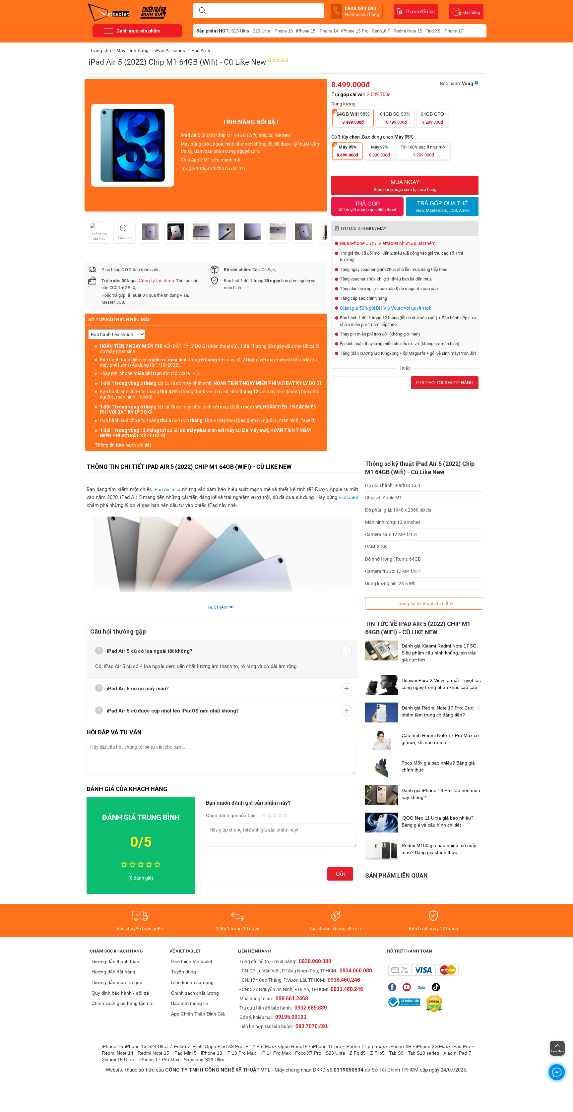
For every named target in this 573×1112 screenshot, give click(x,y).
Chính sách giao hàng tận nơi (123, 1003)
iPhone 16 (283, 31)
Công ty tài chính (156, 280)
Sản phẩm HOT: (213, 30)
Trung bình (274, 816)
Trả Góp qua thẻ (442, 206)
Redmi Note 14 (117, 1053)
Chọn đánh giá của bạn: (232, 816)
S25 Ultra (261, 31)
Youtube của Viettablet (408, 987)
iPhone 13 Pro (354, 31)
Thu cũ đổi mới (420, 11)
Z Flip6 (195, 1046)
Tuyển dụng (183, 971)
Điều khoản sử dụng (192, 982)
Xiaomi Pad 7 (457, 1053)
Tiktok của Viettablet (437, 987)
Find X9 (432, 31)
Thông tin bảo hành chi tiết (123, 445)
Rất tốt (280, 816)
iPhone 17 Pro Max (159, 1059)
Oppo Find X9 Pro (223, 1046)
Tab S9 (396, 1053)
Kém (264, 816)
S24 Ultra (158, 1046)
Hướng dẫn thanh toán (115, 961)
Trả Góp (367, 206)
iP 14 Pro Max (276, 1053)
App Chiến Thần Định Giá (198, 1014)
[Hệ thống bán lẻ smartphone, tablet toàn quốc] (111, 12)
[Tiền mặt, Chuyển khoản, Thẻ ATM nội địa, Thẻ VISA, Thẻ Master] (423, 970)
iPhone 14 (328, 31)
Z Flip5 (377, 1053)
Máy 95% (347, 151)
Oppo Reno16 (293, 1046)
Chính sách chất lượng (195, 993)
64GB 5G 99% (395, 118)
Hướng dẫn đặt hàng (113, 971)
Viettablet (348, 497)
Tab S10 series (423, 1053)
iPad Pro (462, 1046)
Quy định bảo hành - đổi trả (120, 993)
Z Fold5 (358, 1053)
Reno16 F (381, 31)
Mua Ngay (405, 185)
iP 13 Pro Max (241, 1053)
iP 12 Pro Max (259, 1046)
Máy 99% (379, 151)
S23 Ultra (335, 1053)
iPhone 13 (211, 1053)
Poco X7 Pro (308, 1053)
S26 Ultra (240, 31)
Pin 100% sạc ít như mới (423, 151)
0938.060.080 (362, 11)
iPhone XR (400, 1046)
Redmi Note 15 (408, 31)
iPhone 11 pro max (365, 1046)
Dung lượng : (344, 103)
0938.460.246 (344, 980)
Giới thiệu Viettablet (191, 961)
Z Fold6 (178, 1046)
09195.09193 (290, 1017)
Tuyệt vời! (285, 816)
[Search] (202, 11)
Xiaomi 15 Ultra (118, 1059)
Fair (269, 816)
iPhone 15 (305, 31)
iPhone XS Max (432, 1046)
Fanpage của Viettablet (394, 987)
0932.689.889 (310, 1008)
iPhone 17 (453, 31)
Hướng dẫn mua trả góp (117, 982)
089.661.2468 (292, 998)
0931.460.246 (347, 989)
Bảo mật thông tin (189, 1003)
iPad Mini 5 (185, 1053)
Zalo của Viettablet (423, 987)
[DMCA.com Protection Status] (432, 1003)
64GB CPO (432, 118)
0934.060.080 (356, 970)
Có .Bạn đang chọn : (373, 137)
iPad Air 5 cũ (167, 489)
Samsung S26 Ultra (204, 1059)
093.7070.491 (311, 1026)
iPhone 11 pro (326, 1046)
